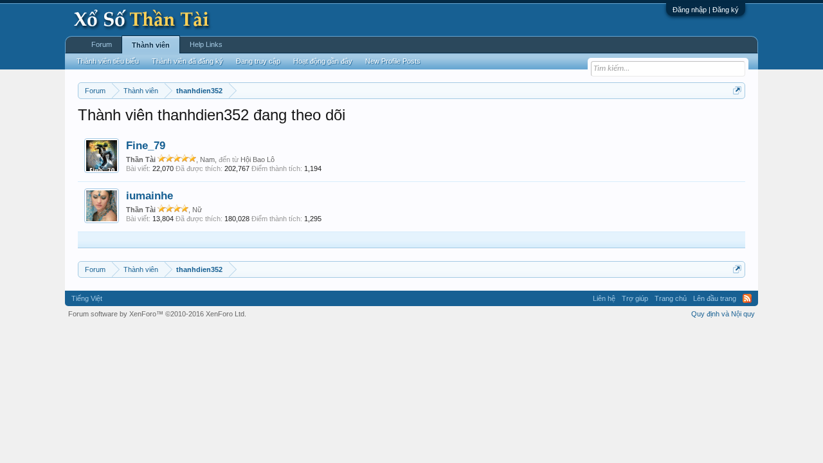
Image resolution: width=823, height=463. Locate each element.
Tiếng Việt (86, 298)
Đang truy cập (258, 61)
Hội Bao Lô (257, 159)
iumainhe (149, 195)
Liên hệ (604, 298)
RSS (747, 298)
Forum (101, 44)
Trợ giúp (635, 298)
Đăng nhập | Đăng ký (706, 10)
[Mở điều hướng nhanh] (737, 90)
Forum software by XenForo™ (157, 314)
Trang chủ (671, 298)
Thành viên (151, 45)
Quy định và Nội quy (723, 314)
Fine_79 (145, 145)
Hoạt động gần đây (322, 61)
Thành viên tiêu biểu (108, 61)
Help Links (206, 44)
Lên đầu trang (714, 298)
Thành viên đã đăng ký (187, 61)
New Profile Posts (393, 61)
